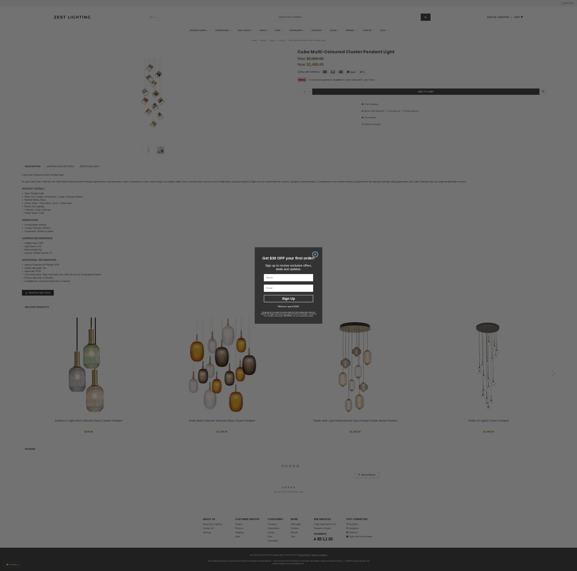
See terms (288, 316)
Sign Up (288, 299)
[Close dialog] (315, 254)
